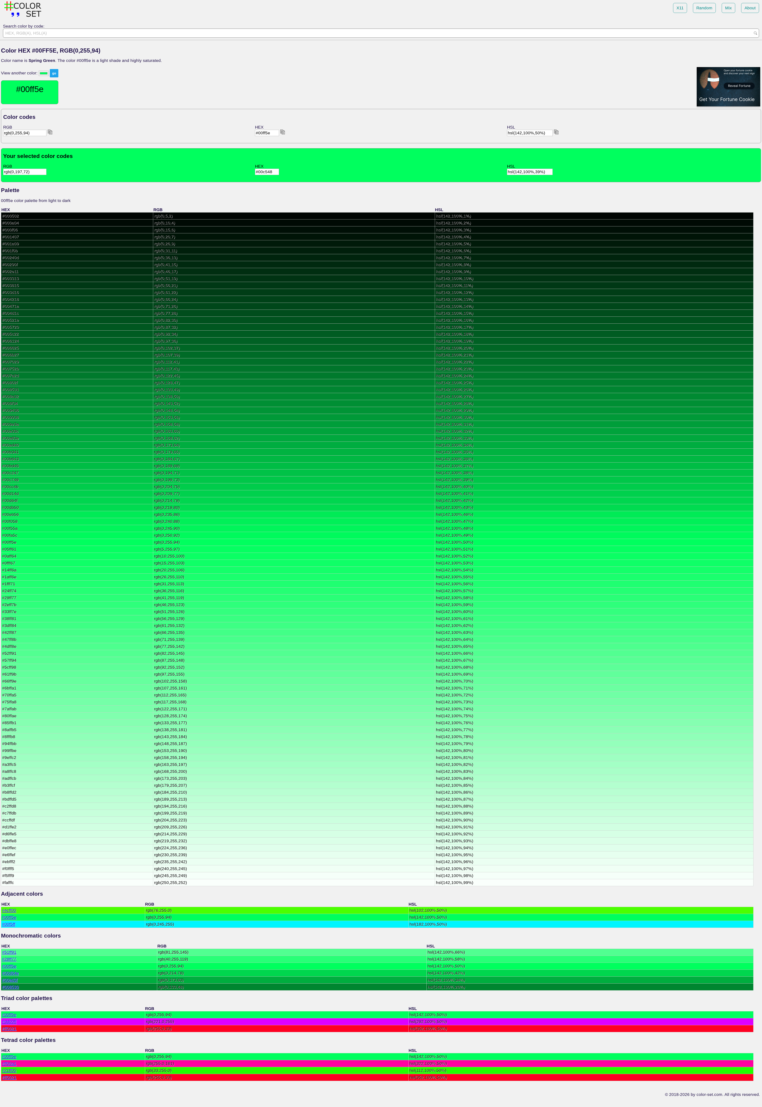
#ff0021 (9, 1028)
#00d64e (10, 973)
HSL (511, 127)
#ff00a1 (9, 1063)
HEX (259, 127)
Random (704, 8)
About (750, 8)
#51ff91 (9, 952)
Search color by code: (23, 26)
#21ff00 (9, 1070)
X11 (680, 8)
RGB (7, 127)
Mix (728, 8)
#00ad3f (10, 980)
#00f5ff (8, 924)
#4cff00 (9, 910)
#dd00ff (9, 1021)
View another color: (20, 73)
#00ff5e (9, 917)
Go (755, 33)
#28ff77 (9, 959)
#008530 (10, 987)
